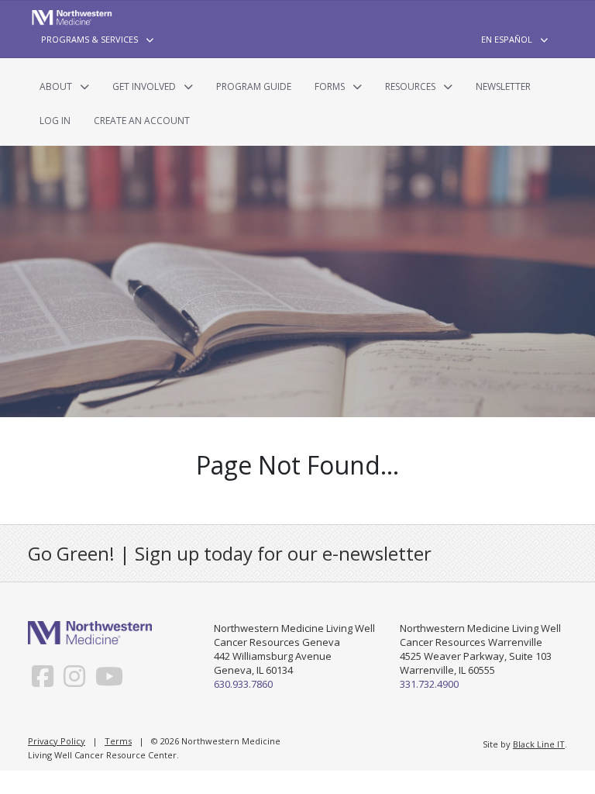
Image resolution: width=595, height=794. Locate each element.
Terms (118, 741)
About (56, 86)
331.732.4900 (429, 684)
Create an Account (142, 120)
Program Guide (253, 86)
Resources (410, 86)
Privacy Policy (56, 741)
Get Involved (144, 86)
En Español (506, 39)
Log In (55, 120)
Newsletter (503, 86)
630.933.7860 (243, 684)
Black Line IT (539, 744)
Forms (330, 86)
